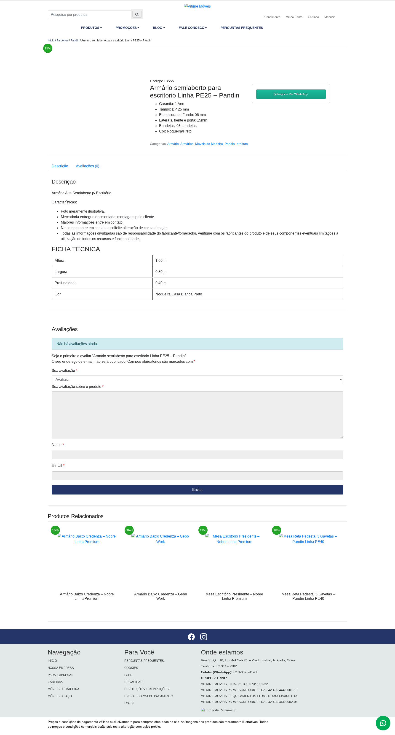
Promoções (126, 28)
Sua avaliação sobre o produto (78, 387)
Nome (58, 445)
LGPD (128, 675)
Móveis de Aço (60, 696)
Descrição (60, 166)
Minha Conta (294, 17)
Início (51, 40)
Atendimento (272, 17)
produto (242, 144)
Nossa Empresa (61, 668)
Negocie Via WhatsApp (292, 94)
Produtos (90, 28)
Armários (186, 144)
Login (128, 703)
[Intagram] (203, 638)
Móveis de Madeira (209, 144)
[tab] (60, 166)
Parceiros (62, 40)
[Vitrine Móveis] (197, 6)
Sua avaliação (64, 371)
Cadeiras (55, 682)
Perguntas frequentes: (144, 660)
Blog (157, 28)
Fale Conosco (191, 28)
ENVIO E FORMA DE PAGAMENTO (148, 696)
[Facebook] (192, 638)
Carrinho (313, 17)
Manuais (330, 17)
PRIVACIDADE (134, 682)
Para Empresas (60, 675)
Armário (173, 144)
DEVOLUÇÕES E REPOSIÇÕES (146, 689)
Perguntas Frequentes (242, 28)
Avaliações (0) (87, 166)
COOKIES (131, 668)
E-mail (58, 465)
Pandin (74, 40)
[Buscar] (137, 14)
